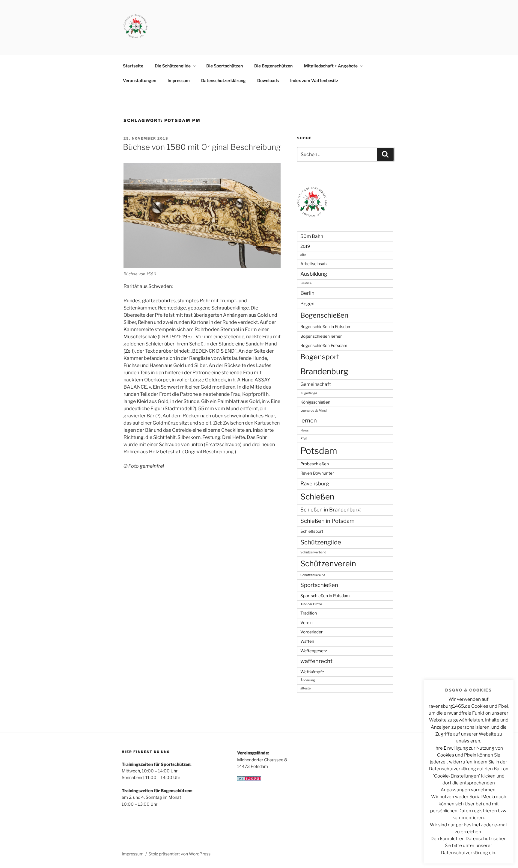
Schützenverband (313, 552)
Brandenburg (324, 371)
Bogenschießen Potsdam (323, 345)
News (304, 430)
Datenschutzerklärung (223, 80)
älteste (305, 688)
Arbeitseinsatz (314, 263)
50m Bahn (311, 236)
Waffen (307, 641)
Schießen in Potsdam (327, 520)
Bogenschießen (324, 315)
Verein (306, 622)
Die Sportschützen (224, 65)
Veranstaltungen (139, 80)
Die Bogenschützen (273, 65)
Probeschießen (314, 463)
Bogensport (319, 356)
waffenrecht (316, 661)
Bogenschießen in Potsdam (325, 326)
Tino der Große (311, 604)
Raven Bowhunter (317, 473)
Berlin (307, 293)
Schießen (317, 496)
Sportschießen (319, 585)
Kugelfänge (308, 393)
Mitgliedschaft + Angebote (331, 65)
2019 (305, 246)
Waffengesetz (313, 650)
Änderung (307, 680)
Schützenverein (328, 563)
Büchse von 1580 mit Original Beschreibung (202, 147)
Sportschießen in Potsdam (325, 595)
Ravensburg (314, 483)
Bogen (307, 304)
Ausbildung (313, 274)
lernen (308, 420)
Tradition (308, 613)
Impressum (179, 80)
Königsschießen (315, 402)
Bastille (305, 283)
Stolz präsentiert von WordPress (179, 853)
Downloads (268, 80)
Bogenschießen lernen (321, 336)
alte (303, 255)
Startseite (133, 65)
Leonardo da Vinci (313, 411)
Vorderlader (311, 632)
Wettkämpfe (312, 671)
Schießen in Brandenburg (330, 509)
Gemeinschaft (315, 384)
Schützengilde (320, 542)
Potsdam (318, 451)
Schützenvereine (312, 575)
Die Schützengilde (173, 65)
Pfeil (303, 438)
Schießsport (311, 531)
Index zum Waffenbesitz (314, 80)
